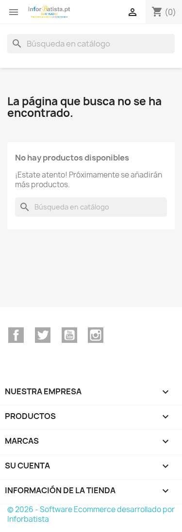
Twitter (42, 335)
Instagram (95, 335)
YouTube (69, 335)
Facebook (16, 335)
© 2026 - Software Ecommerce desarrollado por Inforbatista (91, 514)
